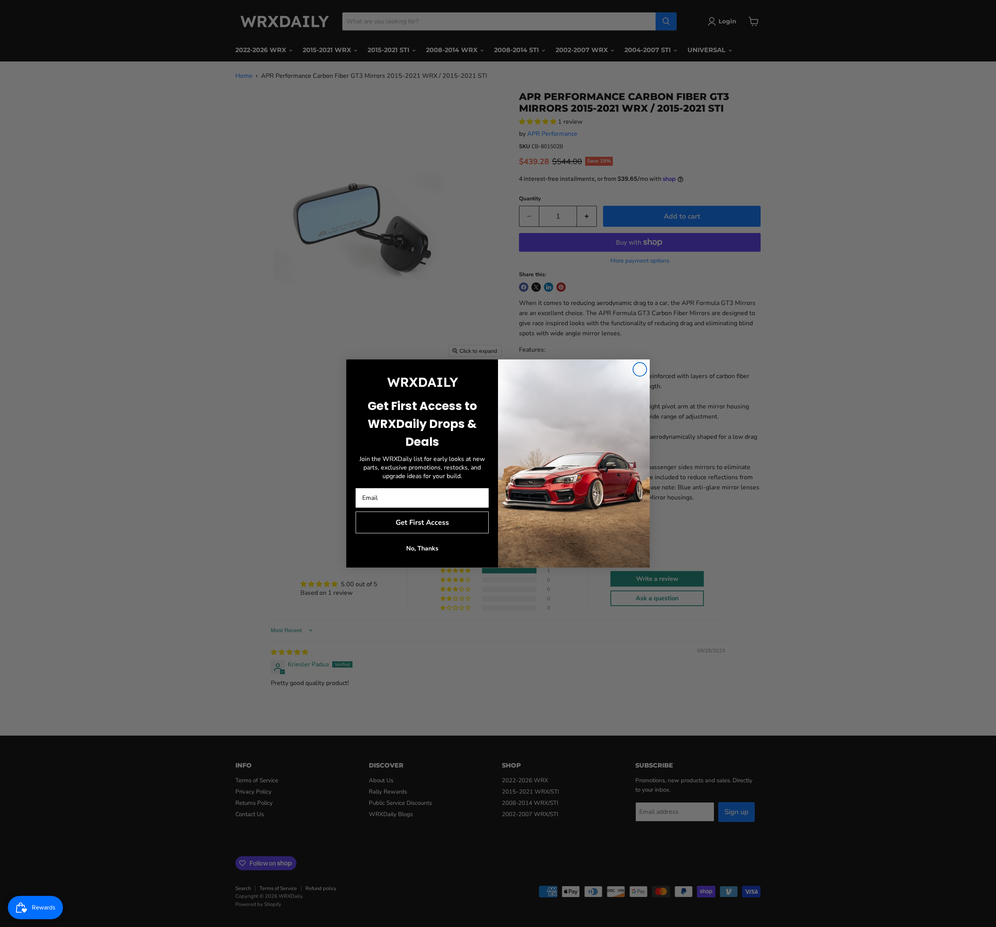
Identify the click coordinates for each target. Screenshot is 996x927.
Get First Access (422, 522)
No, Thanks (422, 548)
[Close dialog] (640, 369)
